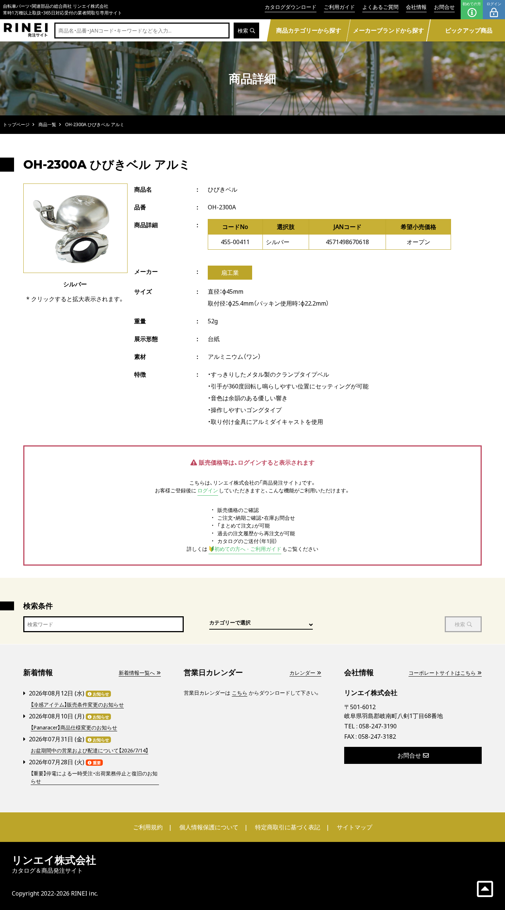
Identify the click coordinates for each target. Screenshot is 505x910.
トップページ (16, 124)
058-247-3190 (378, 726)
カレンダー (302, 672)
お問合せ (444, 6)
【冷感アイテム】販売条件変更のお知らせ (77, 704)
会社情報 (416, 6)
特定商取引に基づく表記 (287, 827)
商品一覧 (47, 124)
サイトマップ (354, 827)
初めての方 (471, 3)
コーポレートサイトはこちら (442, 672)
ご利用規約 (148, 827)
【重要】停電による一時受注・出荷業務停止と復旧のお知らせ (94, 777)
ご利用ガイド (339, 6)
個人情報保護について (208, 827)
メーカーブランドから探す (388, 30)
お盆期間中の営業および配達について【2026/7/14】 (89, 750)
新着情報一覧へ (137, 672)
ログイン (494, 3)
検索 (243, 30)
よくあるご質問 (380, 6)
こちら (239, 692)
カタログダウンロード (290, 6)
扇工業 (230, 273)
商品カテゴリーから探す (308, 30)
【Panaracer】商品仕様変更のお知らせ (74, 727)
